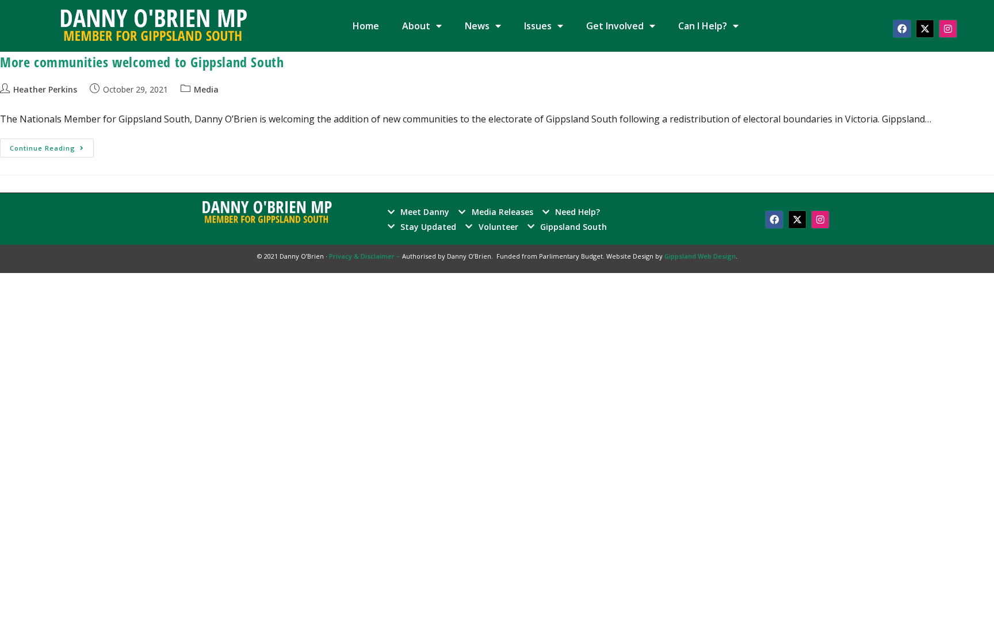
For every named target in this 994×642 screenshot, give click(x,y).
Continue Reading (52, 145)
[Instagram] (948, 29)
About (416, 26)
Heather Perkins (45, 89)
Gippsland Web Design (700, 256)
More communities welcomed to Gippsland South (142, 61)
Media (206, 89)
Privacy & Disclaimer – (365, 256)
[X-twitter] (925, 29)
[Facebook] (902, 29)
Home (366, 26)
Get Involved (615, 26)
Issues (538, 26)
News (477, 26)
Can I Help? (702, 26)
